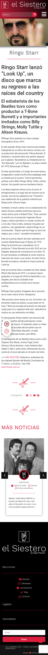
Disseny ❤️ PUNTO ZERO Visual (35, 653)
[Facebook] (6, 324)
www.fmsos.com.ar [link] (10, 367)
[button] (27, 395)
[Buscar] (34, 14)
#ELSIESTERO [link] (12, 357)
